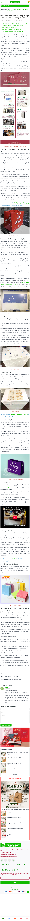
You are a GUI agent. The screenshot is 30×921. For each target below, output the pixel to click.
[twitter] (1, 860)
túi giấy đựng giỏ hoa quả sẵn (19, 414)
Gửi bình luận (6, 725)
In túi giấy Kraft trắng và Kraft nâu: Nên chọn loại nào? (14, 23)
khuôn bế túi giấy (5, 487)
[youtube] (9, 860)
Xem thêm (15, 774)
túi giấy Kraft (13, 558)
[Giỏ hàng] (28, 2)
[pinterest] (13, 860)
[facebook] (5, 860)
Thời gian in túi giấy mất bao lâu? (9, 27)
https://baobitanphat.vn (10, 854)
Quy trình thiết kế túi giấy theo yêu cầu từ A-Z (12, 31)
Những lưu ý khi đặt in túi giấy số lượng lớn (11, 29)
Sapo (18, 889)
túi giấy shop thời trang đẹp (22, 203)
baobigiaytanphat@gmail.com (10, 856)
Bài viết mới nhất (15, 778)
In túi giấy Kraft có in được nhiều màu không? (12, 25)
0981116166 (8, 852)
